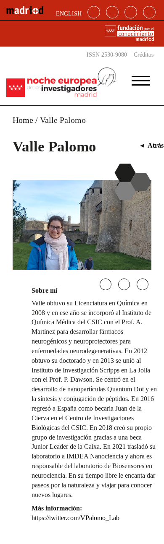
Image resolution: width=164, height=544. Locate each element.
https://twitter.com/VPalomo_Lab (75, 517)
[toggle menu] (141, 78)
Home (23, 120)
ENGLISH (69, 13)
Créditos (143, 55)
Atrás (156, 145)
